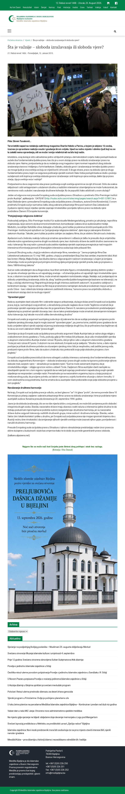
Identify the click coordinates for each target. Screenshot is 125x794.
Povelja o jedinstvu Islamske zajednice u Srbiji (29, 666)
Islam (36, 7)
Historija (66, 7)
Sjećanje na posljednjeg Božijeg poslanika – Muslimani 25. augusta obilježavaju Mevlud (49, 647)
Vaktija (98, 7)
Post (59, 7)
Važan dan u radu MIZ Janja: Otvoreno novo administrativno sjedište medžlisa (45, 711)
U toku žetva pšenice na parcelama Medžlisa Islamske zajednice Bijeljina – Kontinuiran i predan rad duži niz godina (62, 704)
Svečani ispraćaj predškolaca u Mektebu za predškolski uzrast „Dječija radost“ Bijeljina (49, 723)
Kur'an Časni (15, 7)
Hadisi (75, 7)
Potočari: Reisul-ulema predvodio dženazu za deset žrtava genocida (40, 692)
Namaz (52, 7)
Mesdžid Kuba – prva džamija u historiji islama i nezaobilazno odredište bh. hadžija (47, 739)
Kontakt (113, 7)
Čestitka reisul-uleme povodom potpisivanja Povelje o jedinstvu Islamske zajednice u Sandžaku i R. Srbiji (57, 672)
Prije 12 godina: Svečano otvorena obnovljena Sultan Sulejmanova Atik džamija (45, 660)
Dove (82, 7)
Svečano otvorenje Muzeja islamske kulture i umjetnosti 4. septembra (41, 653)
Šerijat (43, 7)
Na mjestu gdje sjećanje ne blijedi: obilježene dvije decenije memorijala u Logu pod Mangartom (53, 717)
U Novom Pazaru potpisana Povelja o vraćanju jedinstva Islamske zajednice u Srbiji (47, 679)
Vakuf (105, 7)
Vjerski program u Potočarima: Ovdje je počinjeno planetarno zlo (38, 698)
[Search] (115, 31)
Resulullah (27, 7)
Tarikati (90, 7)
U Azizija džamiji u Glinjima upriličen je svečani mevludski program (39, 685)
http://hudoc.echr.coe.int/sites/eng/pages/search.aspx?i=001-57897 (78, 198)
